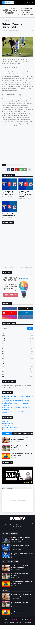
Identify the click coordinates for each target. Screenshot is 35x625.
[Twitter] (12, 169)
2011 (17, 371)
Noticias (15, 165)
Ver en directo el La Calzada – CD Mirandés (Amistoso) (16, 408)
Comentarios (28, 434)
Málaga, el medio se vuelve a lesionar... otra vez (20, 538)
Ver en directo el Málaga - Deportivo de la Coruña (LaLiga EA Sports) (25, 193)
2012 (17, 369)
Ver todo (30, 175)
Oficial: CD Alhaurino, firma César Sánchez (22, 554)
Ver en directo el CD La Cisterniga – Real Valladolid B (15, 412)
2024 (17, 338)
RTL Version (27, 622)
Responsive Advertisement (17, 501)
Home (6, 622)
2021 (17, 346)
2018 (17, 354)
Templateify (14, 619)
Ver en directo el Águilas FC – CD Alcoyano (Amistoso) (15, 404)
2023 (17, 341)
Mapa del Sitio (8, 425)
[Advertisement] (17, 144)
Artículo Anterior (8, 267)
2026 (17, 333)
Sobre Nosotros (8, 424)
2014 (17, 364)
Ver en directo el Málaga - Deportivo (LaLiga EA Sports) (8, 192)
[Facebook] (8, 169)
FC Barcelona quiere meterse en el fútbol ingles (21, 454)
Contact (19, 622)
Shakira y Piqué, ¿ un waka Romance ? (19, 446)
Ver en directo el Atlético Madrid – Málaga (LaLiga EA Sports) (15, 401)
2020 (17, 348)
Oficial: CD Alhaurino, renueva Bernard (20, 546)
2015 (17, 361)
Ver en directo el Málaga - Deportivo (8, 214)
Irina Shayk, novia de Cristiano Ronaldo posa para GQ (21, 438)
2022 (17, 343)
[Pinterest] (17, 169)
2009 (17, 377)
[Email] (25, 169)
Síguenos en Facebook (10, 427)
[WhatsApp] (21, 169)
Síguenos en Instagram (11, 429)
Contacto (5, 422)
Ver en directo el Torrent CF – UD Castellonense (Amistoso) (17, 397)
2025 (17, 336)
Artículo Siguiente (26, 267)
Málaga (8, 20)
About (12, 622)
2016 (17, 359)
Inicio (3, 20)
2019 (17, 351)
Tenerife (21, 165)
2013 (17, 366)
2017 (17, 356)
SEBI (29, 619)
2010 (17, 374)
